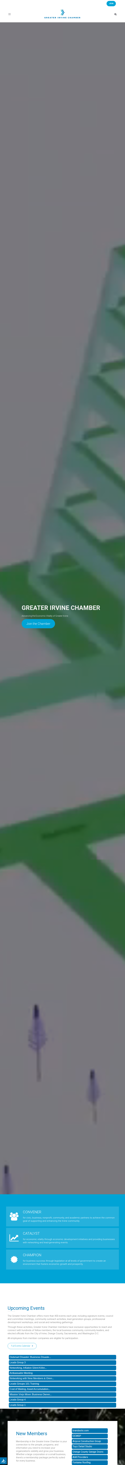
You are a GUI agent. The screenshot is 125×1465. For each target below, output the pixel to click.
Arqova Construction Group (87, 1441)
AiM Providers (80, 1457)
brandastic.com (81, 1430)
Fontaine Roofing (82, 1462)
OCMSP (77, 1435)
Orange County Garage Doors (88, 1451)
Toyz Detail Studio (82, 1446)
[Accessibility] (3, 1460)
